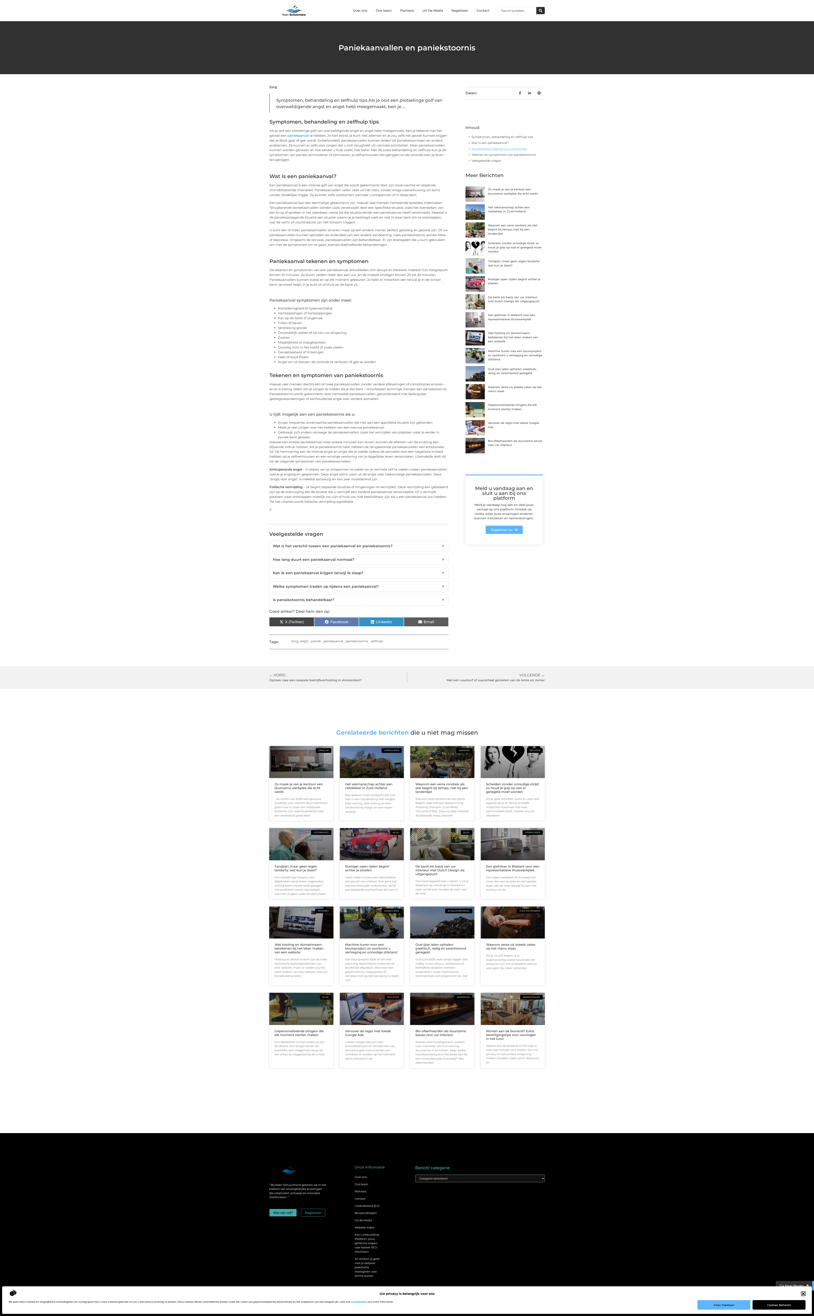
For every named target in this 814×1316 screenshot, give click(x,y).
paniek (316, 641)
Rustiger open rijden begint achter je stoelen (367, 868)
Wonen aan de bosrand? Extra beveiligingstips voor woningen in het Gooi (511, 1035)
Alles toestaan (724, 1305)
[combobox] (517, 10)
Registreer (460, 10)
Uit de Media (363, 1220)
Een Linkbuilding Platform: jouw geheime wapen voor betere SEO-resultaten (367, 1243)
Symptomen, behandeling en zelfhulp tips (502, 137)
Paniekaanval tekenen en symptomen (499, 149)
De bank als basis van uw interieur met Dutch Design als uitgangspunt (440, 870)
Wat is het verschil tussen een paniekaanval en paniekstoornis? (359, 546)
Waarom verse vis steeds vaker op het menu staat (510, 946)
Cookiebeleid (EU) (367, 1205)
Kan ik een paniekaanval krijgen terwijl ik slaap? (359, 573)
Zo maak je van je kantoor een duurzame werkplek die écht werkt (299, 788)
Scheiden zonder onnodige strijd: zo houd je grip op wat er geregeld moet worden (514, 247)
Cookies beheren (779, 1305)
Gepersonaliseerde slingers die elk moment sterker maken (299, 1033)
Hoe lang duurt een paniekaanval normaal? (359, 559)
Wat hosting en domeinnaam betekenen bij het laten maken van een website (513, 337)
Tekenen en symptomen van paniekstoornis (503, 155)
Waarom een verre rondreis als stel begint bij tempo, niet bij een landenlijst (512, 229)
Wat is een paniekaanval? (490, 143)
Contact (483, 10)
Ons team (384, 10)
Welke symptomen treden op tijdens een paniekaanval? (359, 586)
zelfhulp (377, 641)
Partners (407, 10)
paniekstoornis (357, 641)
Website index (364, 1227)
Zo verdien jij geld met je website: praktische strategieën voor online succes (367, 1267)
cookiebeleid (358, 1301)
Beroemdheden (366, 1213)
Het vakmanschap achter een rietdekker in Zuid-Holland (368, 786)
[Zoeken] (540, 10)
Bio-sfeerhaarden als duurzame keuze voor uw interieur (440, 1033)
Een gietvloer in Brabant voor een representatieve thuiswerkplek (512, 868)
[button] (803, 1294)
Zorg (273, 87)
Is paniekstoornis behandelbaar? (359, 600)
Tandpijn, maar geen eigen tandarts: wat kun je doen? (296, 868)
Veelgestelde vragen (486, 161)
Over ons (360, 10)
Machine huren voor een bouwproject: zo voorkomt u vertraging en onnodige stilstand (515, 355)
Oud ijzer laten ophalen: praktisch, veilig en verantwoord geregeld (440, 948)
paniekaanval (298, 136)
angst (304, 641)
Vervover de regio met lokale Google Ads (368, 1033)
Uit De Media (432, 10)
